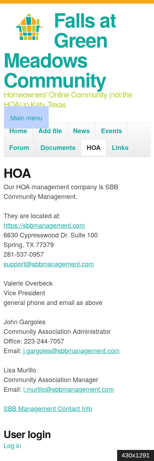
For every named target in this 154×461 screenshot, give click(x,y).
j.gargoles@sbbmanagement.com (71, 350)
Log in (12, 445)
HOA (94, 147)
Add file (50, 130)
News (81, 130)
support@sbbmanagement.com (49, 263)
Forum (19, 147)
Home (18, 130)
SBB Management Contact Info (48, 408)
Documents (58, 147)
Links (120, 147)
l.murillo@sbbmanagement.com (68, 389)
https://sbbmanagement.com (44, 225)
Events (111, 130)
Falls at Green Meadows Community (60, 49)
